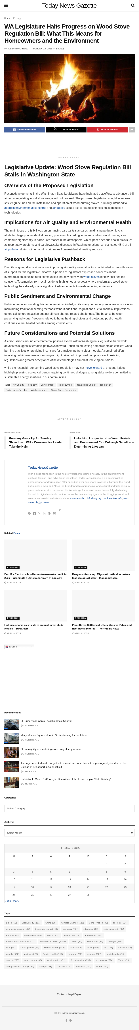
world (102, 966)
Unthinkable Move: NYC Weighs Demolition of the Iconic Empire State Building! (66, 779)
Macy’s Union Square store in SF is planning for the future (54, 735)
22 (106, 887)
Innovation (93, 935)
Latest (76, 941)
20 (69, 887)
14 (88, 879)
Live (11, 948)
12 (51, 879)
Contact (61, 994)
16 (125, 879)
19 (51, 887)
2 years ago (29, 771)
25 (32, 895)
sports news (33, 960)
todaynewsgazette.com (73, 1013)
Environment (47, 385)
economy (71, 929)
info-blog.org (94, 498)
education (91, 929)
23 (125, 887)
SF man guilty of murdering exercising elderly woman (51, 749)
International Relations (20, 941)
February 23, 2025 (42, 48)
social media (116, 954)
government (33, 935)
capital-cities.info (112, 498)
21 (88, 887)
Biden (11, 923)
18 (32, 887)
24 (13, 895)
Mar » (16, 900)
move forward (93, 367)
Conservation (98, 923)
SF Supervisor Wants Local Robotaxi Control (46, 720)
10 (13, 879)
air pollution (11, 249)
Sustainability (81, 960)
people (12, 954)
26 (51, 895)
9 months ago (30, 725)
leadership (95, 941)
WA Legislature (39, 390)
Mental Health (54, 948)
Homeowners (65, 385)
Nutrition (125, 948)
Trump (45, 966)
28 (88, 895)
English (12, 646)
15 (106, 879)
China (50, 923)
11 (32, 879)
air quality (58, 207)
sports (12, 960)
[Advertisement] (70, 145)
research (75, 954)
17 (13, 887)
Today (124, 960)
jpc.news (44, 502)
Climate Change (72, 923)
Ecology (17, 18)
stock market (56, 960)
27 (69, 895)
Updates (64, 966)
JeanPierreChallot (86, 385)
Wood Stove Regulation (64, 390)
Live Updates (29, 948)
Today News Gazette (69, 5)
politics (31, 954)
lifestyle (115, 941)
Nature (76, 948)
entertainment (114, 929)
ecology (32, 385)
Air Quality (18, 385)
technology (104, 960)
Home (7, 18)
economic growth (18, 929)
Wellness (83, 966)
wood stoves (91, 276)
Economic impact (46, 929)
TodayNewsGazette (18, 48)
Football (13, 935)
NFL (108, 948)
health (53, 935)
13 (69, 879)
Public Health (53, 954)
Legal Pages (74, 994)
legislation (105, 385)
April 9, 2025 (13, 582)
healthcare (72, 935)
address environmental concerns (25, 207)
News (93, 948)
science (94, 954)
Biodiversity (31, 923)
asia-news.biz (78, 498)
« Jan (8, 900)
